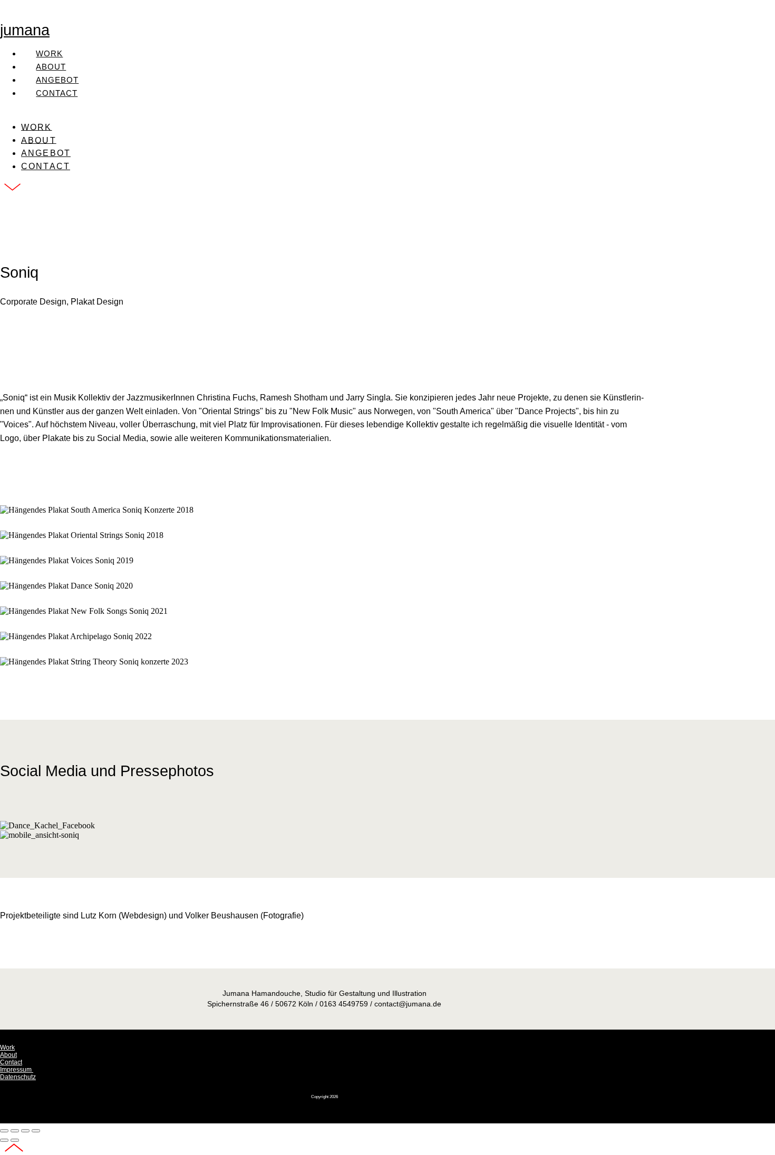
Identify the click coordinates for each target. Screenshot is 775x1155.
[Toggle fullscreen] (25, 1130)
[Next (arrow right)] (15, 1140)
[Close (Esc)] (4, 1130)
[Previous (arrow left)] (4, 1140)
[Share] (15, 1130)
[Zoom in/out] (36, 1130)
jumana (25, 29)
